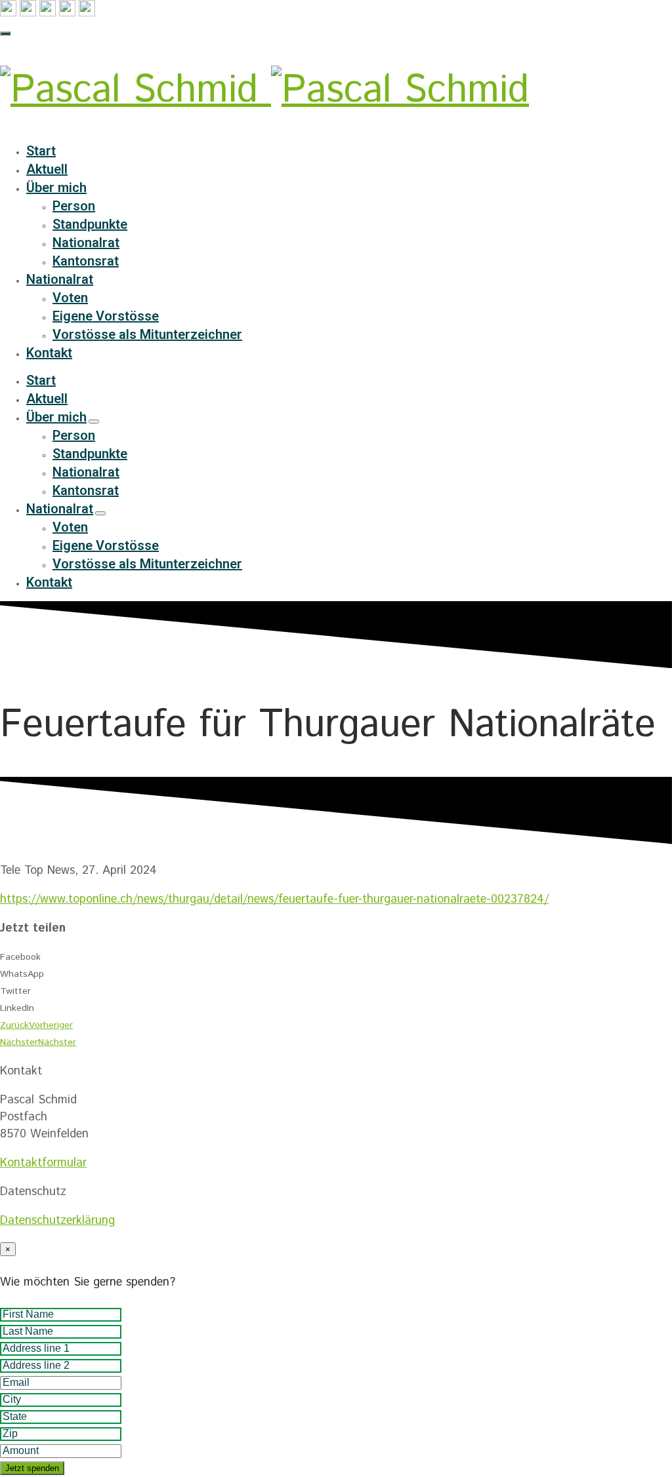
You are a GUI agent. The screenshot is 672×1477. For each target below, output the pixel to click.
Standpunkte (89, 224)
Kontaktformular (43, 1163)
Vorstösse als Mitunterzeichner (147, 334)
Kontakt (49, 353)
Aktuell (47, 169)
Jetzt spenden (32, 1468)
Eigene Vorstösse (105, 316)
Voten (70, 297)
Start (41, 151)
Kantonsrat (85, 261)
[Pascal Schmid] (264, 91)
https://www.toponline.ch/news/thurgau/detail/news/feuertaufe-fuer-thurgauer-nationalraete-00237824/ (274, 899)
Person (73, 206)
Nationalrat (85, 242)
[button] (336, 957)
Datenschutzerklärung (57, 1220)
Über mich (56, 187)
